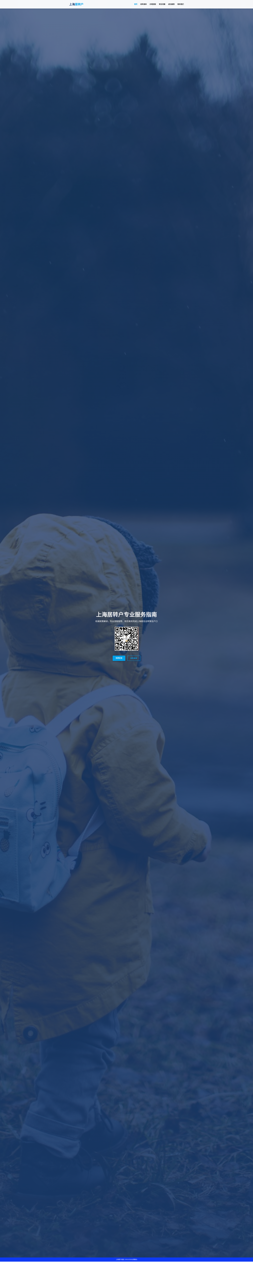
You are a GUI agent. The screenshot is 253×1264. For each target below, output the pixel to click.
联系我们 (180, 4)
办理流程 (153, 4)
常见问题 (162, 4)
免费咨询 (119, 658)
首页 (135, 4)
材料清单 (143, 4)
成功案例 (171, 4)
